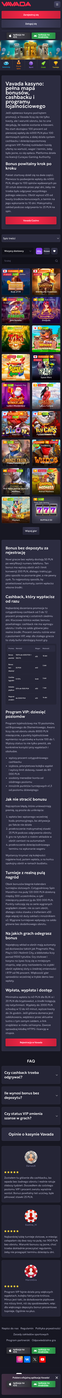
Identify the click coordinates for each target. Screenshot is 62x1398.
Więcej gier (31, 530)
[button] (4, 49)
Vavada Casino (31, 220)
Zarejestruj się (31, 14)
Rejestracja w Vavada (31, 1042)
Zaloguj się (31, 23)
